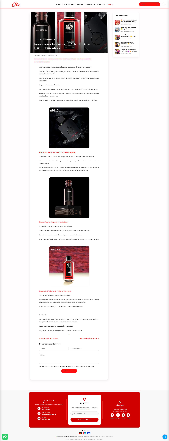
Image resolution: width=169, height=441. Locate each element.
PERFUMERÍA (68, 4)
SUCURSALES (90, 4)
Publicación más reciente (88, 338)
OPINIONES (101, 4)
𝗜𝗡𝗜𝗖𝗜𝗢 (58, 4)
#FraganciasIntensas (69, 59)
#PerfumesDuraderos (84, 59)
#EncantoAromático (55, 59)
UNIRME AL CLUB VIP (83, 419)
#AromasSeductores (40, 59)
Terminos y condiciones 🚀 (77, 436)
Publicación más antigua (49, 338)
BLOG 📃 (110, 4)
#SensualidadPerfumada (42, 62)
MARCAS (80, 4)
